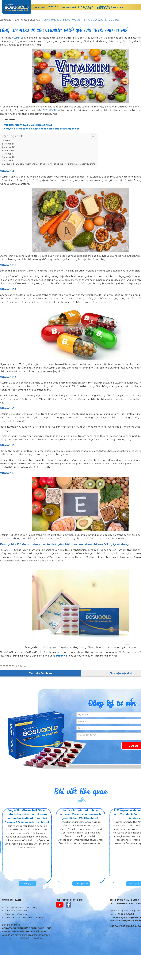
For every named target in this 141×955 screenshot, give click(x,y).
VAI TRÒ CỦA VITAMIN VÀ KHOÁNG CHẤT (28, 125)
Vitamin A (8, 140)
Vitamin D (9, 157)
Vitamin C (9, 153)
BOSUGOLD (16, 7)
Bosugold (61, 655)
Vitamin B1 (9, 143)
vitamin (16, 37)
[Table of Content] (93, 136)
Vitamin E (8, 160)
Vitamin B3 (9, 150)
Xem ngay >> (27, 883)
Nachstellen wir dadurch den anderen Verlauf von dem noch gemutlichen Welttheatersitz (80, 814)
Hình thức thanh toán (16, 910)
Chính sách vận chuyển (17, 914)
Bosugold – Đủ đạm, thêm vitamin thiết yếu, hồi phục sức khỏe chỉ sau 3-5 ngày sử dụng (49, 164)
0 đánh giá (20, 666)
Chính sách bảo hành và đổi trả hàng (24, 917)
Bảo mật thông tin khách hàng (21, 907)
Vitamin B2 (9, 147)
